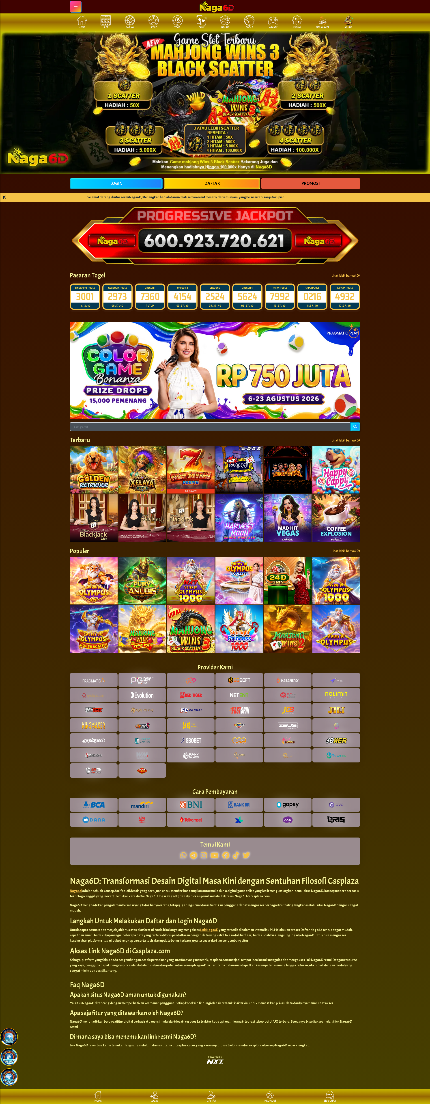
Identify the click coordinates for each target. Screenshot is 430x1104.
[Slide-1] (211, 168)
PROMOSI (310, 183)
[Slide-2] (219, 168)
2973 (85, 296)
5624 (215, 296)
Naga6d (76, 891)
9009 (345, 296)
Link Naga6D (209, 930)
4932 (312, 296)
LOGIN (116, 183)
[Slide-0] (203, 168)
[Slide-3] (227, 168)
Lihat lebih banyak (344, 275)
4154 (150, 296)
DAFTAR (212, 183)
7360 (117, 296)
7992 (247, 296)
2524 (182, 296)
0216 (280, 296)
